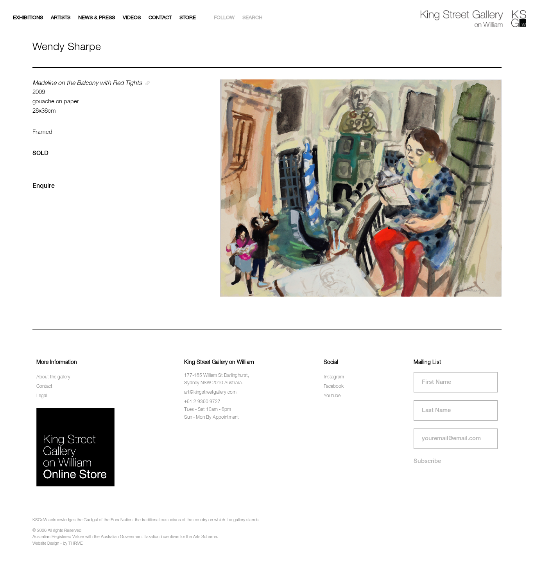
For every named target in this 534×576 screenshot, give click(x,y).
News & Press (96, 17)
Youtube (332, 396)
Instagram (334, 377)
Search (252, 17)
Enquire (43, 186)
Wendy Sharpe (66, 47)
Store (187, 17)
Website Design (45, 543)
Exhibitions (28, 17)
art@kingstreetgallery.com (210, 392)
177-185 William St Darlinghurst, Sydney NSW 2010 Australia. (216, 379)
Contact (160, 17)
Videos (132, 17)
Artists (60, 17)
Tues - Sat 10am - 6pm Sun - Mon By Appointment (211, 413)
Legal (41, 396)
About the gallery (53, 377)
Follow (224, 17)
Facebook (334, 386)
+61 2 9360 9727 (202, 402)
